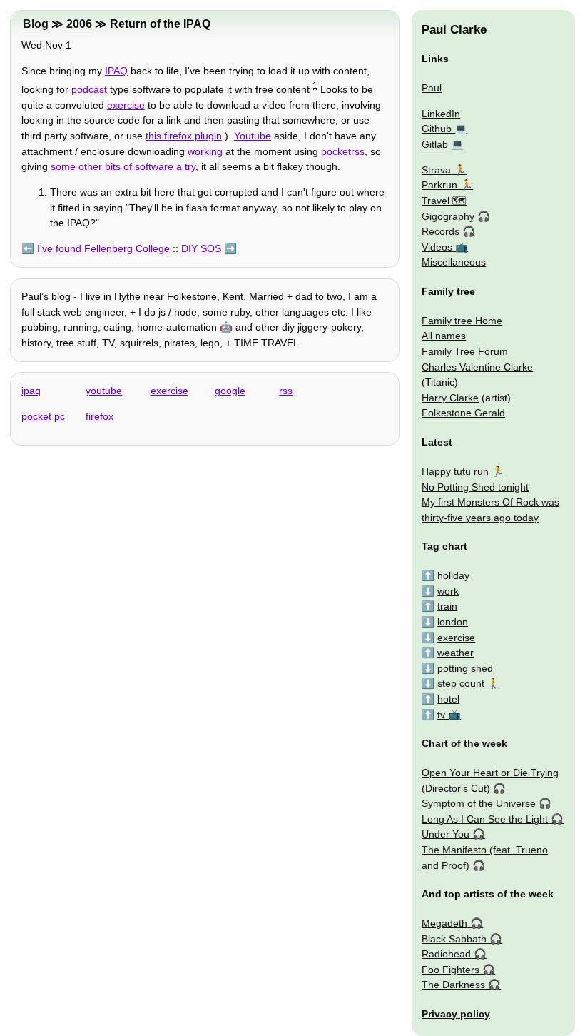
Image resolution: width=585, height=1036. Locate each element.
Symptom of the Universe (479, 803)
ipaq (31, 390)
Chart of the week (464, 743)
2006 (79, 24)
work (448, 591)
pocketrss (343, 151)
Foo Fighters (450, 969)
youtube (104, 390)
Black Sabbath (454, 939)
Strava (436, 170)
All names (444, 335)
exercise (126, 105)
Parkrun (439, 185)
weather (455, 652)
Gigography (448, 216)
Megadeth (444, 923)
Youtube (252, 135)
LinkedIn (441, 113)
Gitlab (435, 144)
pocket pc (43, 416)
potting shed (465, 668)
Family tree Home (462, 320)
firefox (99, 416)
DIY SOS (201, 248)
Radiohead (446, 954)
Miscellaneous (454, 262)
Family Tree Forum (465, 351)
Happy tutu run (455, 471)
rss (285, 390)
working (205, 151)
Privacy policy (456, 1014)
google (230, 390)
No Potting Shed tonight (475, 487)
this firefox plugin (184, 135)
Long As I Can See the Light (485, 819)
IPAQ (116, 70)
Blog (36, 24)
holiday (453, 575)
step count (460, 683)
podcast (89, 89)
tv (441, 714)
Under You (445, 834)
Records (440, 231)
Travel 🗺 (444, 200)
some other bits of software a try (123, 166)
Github (437, 128)
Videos (437, 247)
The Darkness (453, 984)
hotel (448, 699)
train (447, 606)
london (452, 622)
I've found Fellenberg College (103, 248)
